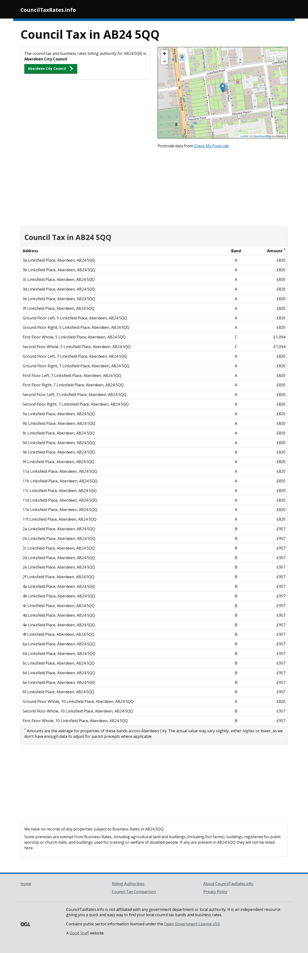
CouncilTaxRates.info (48, 9)
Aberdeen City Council (47, 68)
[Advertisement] (154, 186)
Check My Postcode (211, 146)
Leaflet (244, 136)
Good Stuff (79, 933)
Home (25, 883)
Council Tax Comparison (134, 891)
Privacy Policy (215, 891)
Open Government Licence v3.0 (192, 924)
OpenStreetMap (262, 136)
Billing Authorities (128, 883)
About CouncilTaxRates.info (228, 883)
